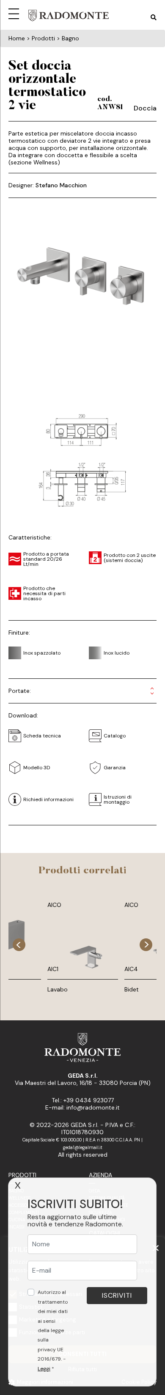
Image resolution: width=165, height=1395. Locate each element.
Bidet (131, 989)
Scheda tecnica (42, 735)
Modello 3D (36, 767)
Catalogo (115, 735)
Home (16, 38)
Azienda (100, 1175)
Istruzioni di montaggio (118, 799)
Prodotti (22, 1175)
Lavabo (57, 989)
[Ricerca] (154, 17)
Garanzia (115, 767)
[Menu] (15, 13)
